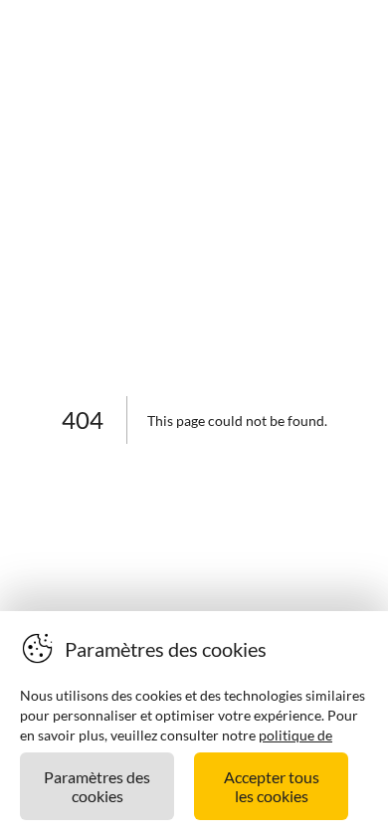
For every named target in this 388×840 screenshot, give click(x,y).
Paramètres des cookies (97, 786)
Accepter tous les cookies (271, 786)
